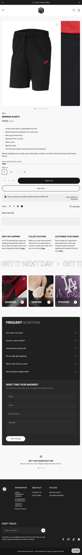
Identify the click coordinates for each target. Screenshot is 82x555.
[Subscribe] (43, 530)
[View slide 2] (41, 468)
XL (25, 172)
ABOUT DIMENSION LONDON (19, 494)
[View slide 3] (43, 468)
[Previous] (3, 2)
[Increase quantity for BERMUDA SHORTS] (14, 181)
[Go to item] (35, 109)
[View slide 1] (38, 468)
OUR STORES (36, 495)
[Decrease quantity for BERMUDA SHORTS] (4, 181)
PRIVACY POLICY (21, 509)
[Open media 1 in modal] (57, 25)
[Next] (79, 2)
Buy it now (41, 188)
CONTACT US (37, 492)
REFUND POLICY (55, 492)
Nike (3, 113)
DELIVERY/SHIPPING (56, 495)
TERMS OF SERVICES (18, 505)
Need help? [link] (76, 206)
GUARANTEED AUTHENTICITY (20, 500)
